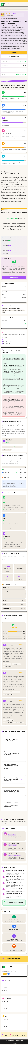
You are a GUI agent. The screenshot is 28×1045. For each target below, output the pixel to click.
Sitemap (5, 1008)
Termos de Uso (7, 1022)
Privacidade (6, 1019)
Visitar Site (14, 52)
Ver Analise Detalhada (14, 56)
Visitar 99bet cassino (14, 277)
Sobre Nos (6, 1001)
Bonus (5, 990)
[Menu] (25, 4)
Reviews (13, 8)
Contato (5, 1005)
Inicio (9, 8)
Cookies (5, 1026)
